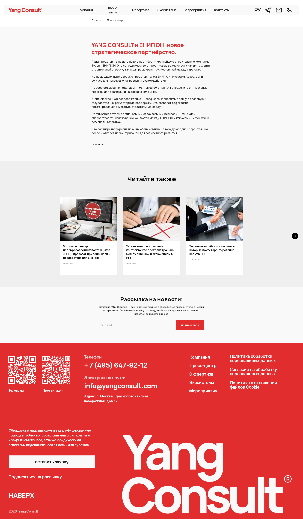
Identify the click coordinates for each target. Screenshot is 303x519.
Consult (31, 10)
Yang (14, 10)
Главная (96, 20)
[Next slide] (295, 236)
